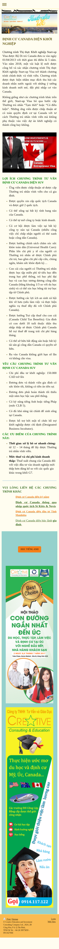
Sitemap (15, 919)
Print (8, 919)
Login (53, 919)
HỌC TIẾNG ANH (30, 549)
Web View (52, 921)
